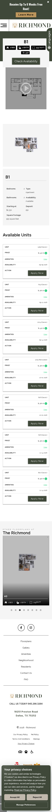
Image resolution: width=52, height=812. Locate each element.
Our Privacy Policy (20, 734)
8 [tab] (40, 610)
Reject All (37, 797)
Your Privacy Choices (26, 744)
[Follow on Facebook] (21, 627)
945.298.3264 (35, 703)
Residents (26, 666)
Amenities (26, 654)
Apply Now (37, 273)
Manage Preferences (26, 805)
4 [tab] (24, 610)
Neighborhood (26, 660)
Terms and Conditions (21, 739)
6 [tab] (32, 610)
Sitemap (36, 739)
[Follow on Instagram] (31, 627)
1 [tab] (11, 610)
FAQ (26, 679)
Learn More (26, 14)
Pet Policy (35, 734)
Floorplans (26, 641)
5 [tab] (28, 610)
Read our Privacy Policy (25, 790)
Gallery (26, 648)
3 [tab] (19, 610)
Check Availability (26, 61)
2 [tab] (15, 610)
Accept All (15, 797)
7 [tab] (36, 610)
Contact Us (26, 673)
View (45, 259)
